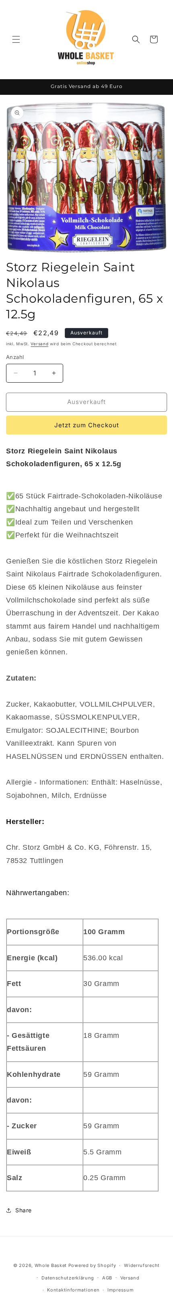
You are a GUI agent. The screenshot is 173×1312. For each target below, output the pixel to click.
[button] (16, 39)
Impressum (120, 1290)
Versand (39, 343)
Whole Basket (51, 1265)
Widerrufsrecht (142, 1265)
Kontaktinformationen (73, 1290)
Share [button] (23, 1210)
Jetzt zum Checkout (86, 425)
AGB (107, 1278)
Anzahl (15, 357)
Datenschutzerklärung (67, 1278)
